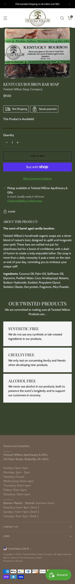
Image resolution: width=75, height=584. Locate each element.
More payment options (37, 178)
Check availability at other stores (24, 200)
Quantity (8, 135)
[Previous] (5, 4)
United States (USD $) (18, 548)
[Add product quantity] (17, 142)
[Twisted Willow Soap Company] (37, 18)
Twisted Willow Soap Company (22, 89)
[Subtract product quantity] (6, 142)
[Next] (70, 4)
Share (11, 211)
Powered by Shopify (13, 561)
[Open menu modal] (5, 18)
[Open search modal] (62, 18)
